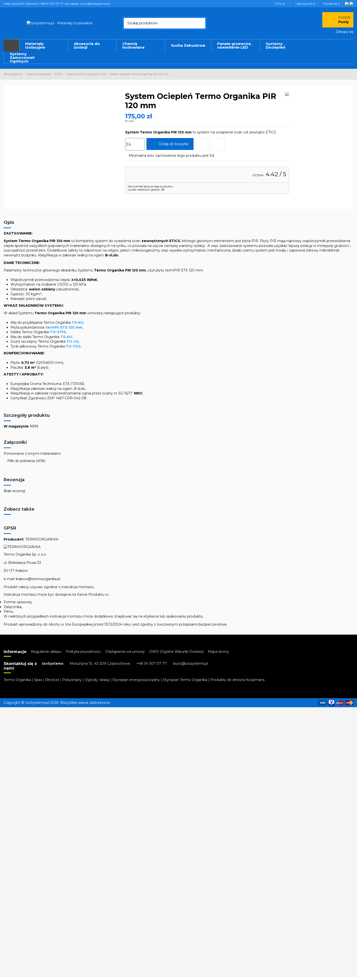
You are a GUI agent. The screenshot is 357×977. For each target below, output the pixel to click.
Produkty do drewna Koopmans (237, 680)
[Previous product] (346, 74)
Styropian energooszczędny (136, 680)
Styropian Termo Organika (185, 680)
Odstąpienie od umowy (125, 651)
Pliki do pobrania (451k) (25, 461)
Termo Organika (17, 680)
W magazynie (16, 426)
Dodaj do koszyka (173, 144)
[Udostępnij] (127, 198)
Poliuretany (72, 680)
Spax (38, 680)
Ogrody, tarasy (97, 680)
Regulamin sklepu (46, 651)
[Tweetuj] (133, 198)
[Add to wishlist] (202, 144)
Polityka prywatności (83, 651)
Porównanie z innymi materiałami (32, 453)
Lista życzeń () (305, 3)
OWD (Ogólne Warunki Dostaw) (176, 651)
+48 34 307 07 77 (151, 663)
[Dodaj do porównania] (217, 144)
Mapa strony (218, 651)
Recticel (52, 680)
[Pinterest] (138, 198)
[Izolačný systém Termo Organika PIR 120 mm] (347, 3)
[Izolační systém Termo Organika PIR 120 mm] (351, 3)
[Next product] (351, 74)
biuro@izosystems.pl (190, 663)
